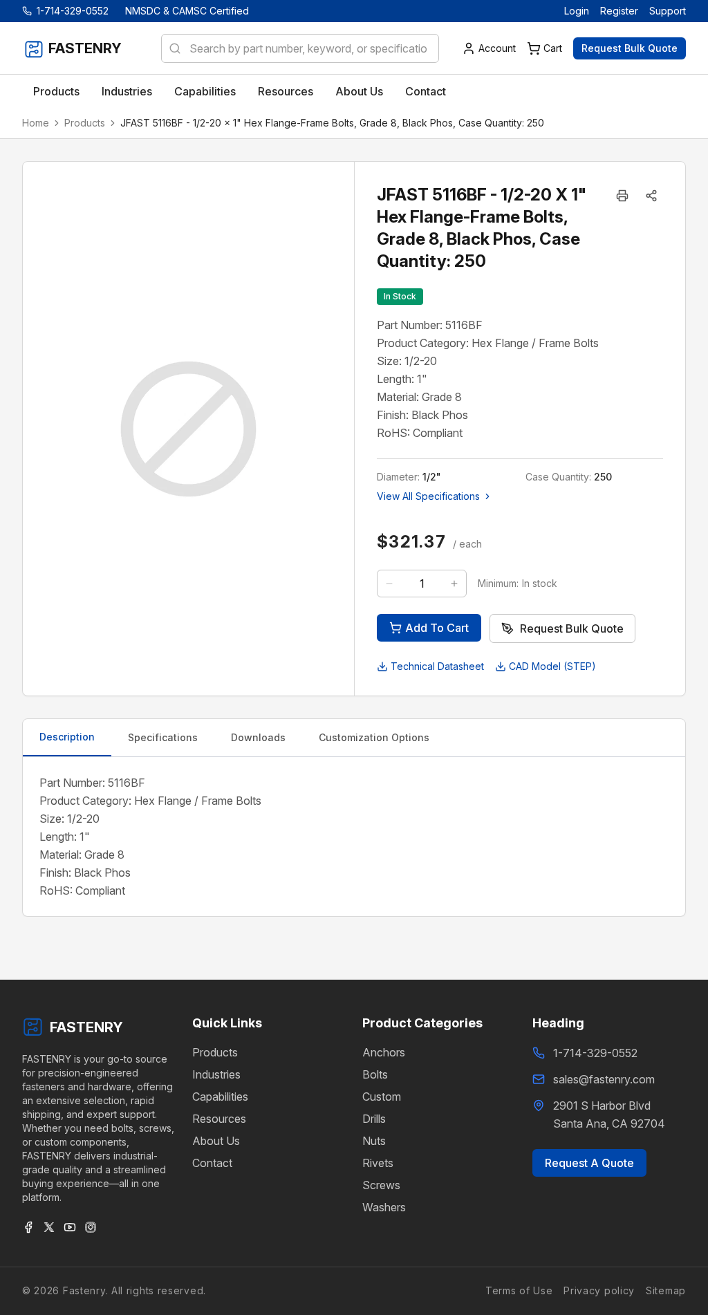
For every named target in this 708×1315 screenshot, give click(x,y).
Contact (212, 1163)
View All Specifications (428, 496)
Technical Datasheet (437, 666)
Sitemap (666, 1290)
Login (576, 11)
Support (667, 11)
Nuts (374, 1141)
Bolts (375, 1074)
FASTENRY (86, 1027)
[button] (651, 195)
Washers (384, 1207)
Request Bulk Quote (629, 48)
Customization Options (374, 737)
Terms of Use (518, 1290)
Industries (216, 1074)
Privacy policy (599, 1290)
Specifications (163, 737)
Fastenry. (83, 1290)
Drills (374, 1119)
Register (619, 11)
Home (35, 123)
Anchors (383, 1052)
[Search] (170, 48)
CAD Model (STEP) (552, 666)
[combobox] (300, 48)
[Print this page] (622, 195)
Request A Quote (589, 1163)
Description (67, 737)
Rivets (377, 1163)
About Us (216, 1141)
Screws (381, 1185)
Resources (219, 1119)
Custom (381, 1096)
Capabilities (220, 1096)
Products (84, 123)
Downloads (258, 737)
